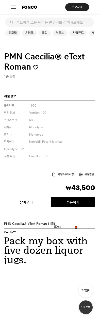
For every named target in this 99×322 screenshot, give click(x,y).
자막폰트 (78, 33)
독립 (44, 33)
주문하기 (72, 202)
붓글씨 (60, 33)
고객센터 (85, 290)
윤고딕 (12, 33)
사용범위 (89, 174)
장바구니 (26, 202)
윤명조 (29, 33)
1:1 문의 (85, 307)
